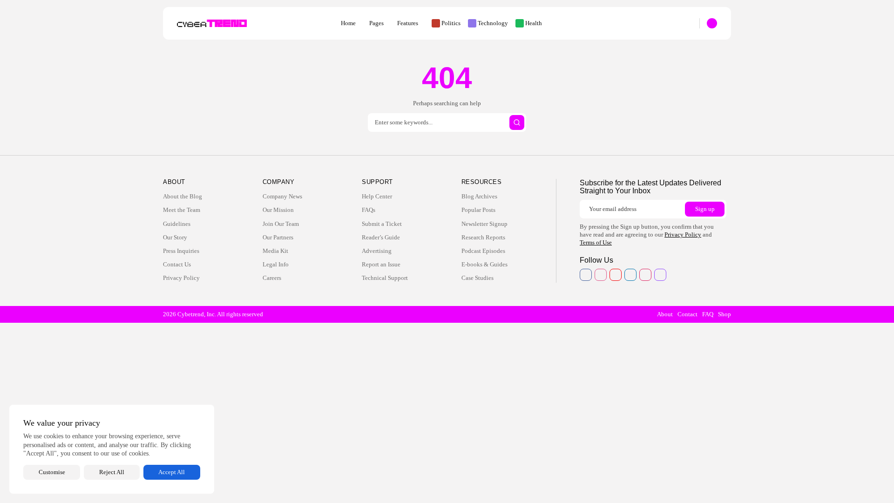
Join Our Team (281, 223)
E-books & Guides (484, 264)
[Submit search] (516, 122)
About (665, 314)
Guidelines (176, 223)
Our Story (175, 237)
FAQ (707, 314)
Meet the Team (181, 209)
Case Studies (477, 277)
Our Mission (278, 209)
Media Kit (275, 250)
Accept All (171, 472)
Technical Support (385, 277)
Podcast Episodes (483, 250)
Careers (272, 277)
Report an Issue (381, 264)
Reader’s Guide (381, 237)
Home (348, 23)
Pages (376, 23)
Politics (451, 23)
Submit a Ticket (382, 223)
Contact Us (177, 264)
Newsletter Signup (484, 223)
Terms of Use (596, 242)
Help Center (377, 196)
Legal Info (276, 264)
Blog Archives (479, 196)
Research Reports (483, 237)
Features (407, 23)
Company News (282, 196)
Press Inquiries (181, 250)
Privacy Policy (181, 277)
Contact (687, 314)
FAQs (368, 209)
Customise (52, 472)
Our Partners (278, 237)
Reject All (111, 472)
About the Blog (182, 196)
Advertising (377, 250)
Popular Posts (478, 209)
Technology (493, 23)
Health (533, 23)
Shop (724, 314)
